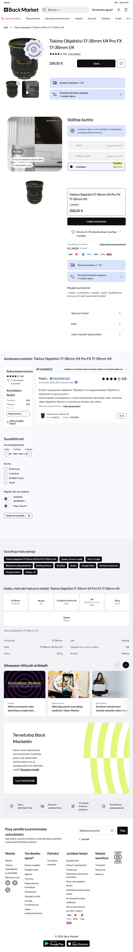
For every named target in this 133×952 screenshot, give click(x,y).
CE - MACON (73, 248)
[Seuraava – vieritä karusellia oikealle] (126, 665)
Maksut (28, 874)
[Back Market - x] (7, 890)
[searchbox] (68, 9)
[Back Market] (21, 10)
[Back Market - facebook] (15, 882)
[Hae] (44, 9)
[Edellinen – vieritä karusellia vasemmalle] (117, 665)
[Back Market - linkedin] (7, 882)
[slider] (7, 454)
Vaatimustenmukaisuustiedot (113, 244)
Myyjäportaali (31, 869)
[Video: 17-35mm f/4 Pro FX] (30, 89)
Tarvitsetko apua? (102, 9)
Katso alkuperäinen (71, 406)
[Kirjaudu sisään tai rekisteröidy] (118, 9)
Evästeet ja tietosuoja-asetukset (77, 875)
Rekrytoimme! (12, 877)
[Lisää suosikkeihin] (121, 63)
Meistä (8, 860)
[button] (34, 49)
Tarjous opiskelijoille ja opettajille (11, 869)
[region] (66, 694)
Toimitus (29, 878)
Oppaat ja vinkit (32, 896)
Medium (99, 874)
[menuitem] (33, 18)
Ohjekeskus (31, 891)
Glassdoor (100, 869)
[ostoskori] (126, 9)
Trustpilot (100, 865)
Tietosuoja (71, 869)
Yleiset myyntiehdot (76, 865)
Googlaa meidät (29, 769)
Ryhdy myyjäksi (32, 865)
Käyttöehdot (72, 860)
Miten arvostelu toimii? (17, 422)
